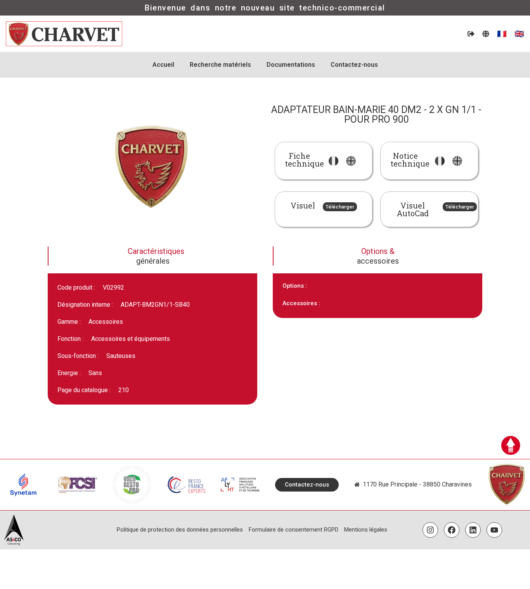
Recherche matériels (220, 64)
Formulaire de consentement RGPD (293, 529)
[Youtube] (494, 530)
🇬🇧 (519, 33)
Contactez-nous (354, 64)
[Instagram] (430, 530)
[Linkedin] (473, 530)
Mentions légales (365, 529)
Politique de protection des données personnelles (180, 529)
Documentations (291, 64)
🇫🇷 (502, 33)
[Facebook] (451, 530)
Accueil (163, 64)
